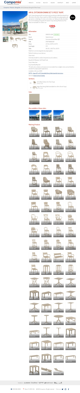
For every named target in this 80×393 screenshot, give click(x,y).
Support (74, 2)
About (67, 2)
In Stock (38, 2)
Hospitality (60, 2)
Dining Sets (17, 7)
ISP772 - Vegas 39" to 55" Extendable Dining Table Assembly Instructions (46, 73)
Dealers (53, 2)
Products (31, 2)
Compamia (6, 7)
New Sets (45, 2)
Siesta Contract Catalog (39, 75)
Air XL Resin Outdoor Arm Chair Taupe (46, 82)
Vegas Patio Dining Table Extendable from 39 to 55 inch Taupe (51, 87)
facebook (68, 389)
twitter (62, 389)
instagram (65, 389)
